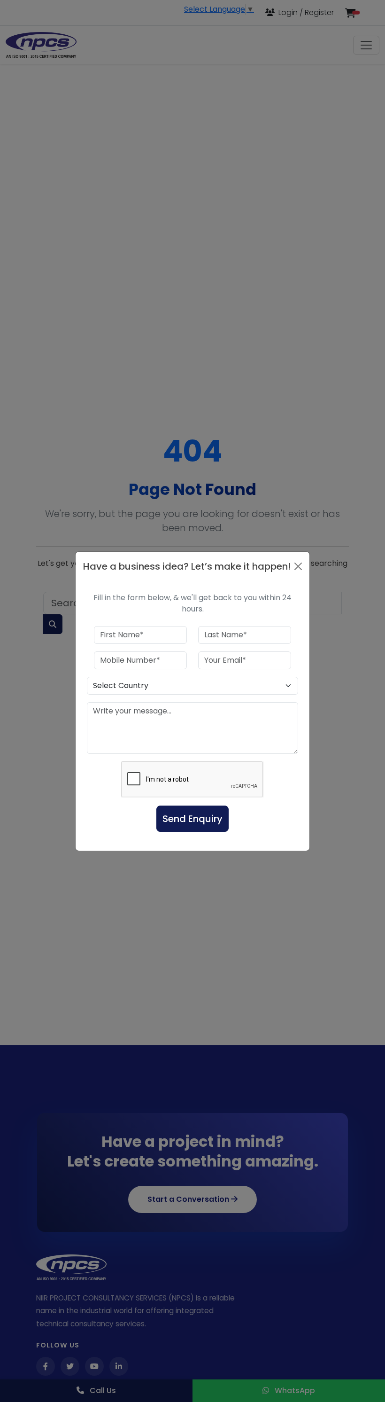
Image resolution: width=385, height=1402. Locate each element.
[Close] (298, 566)
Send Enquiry (192, 818)
